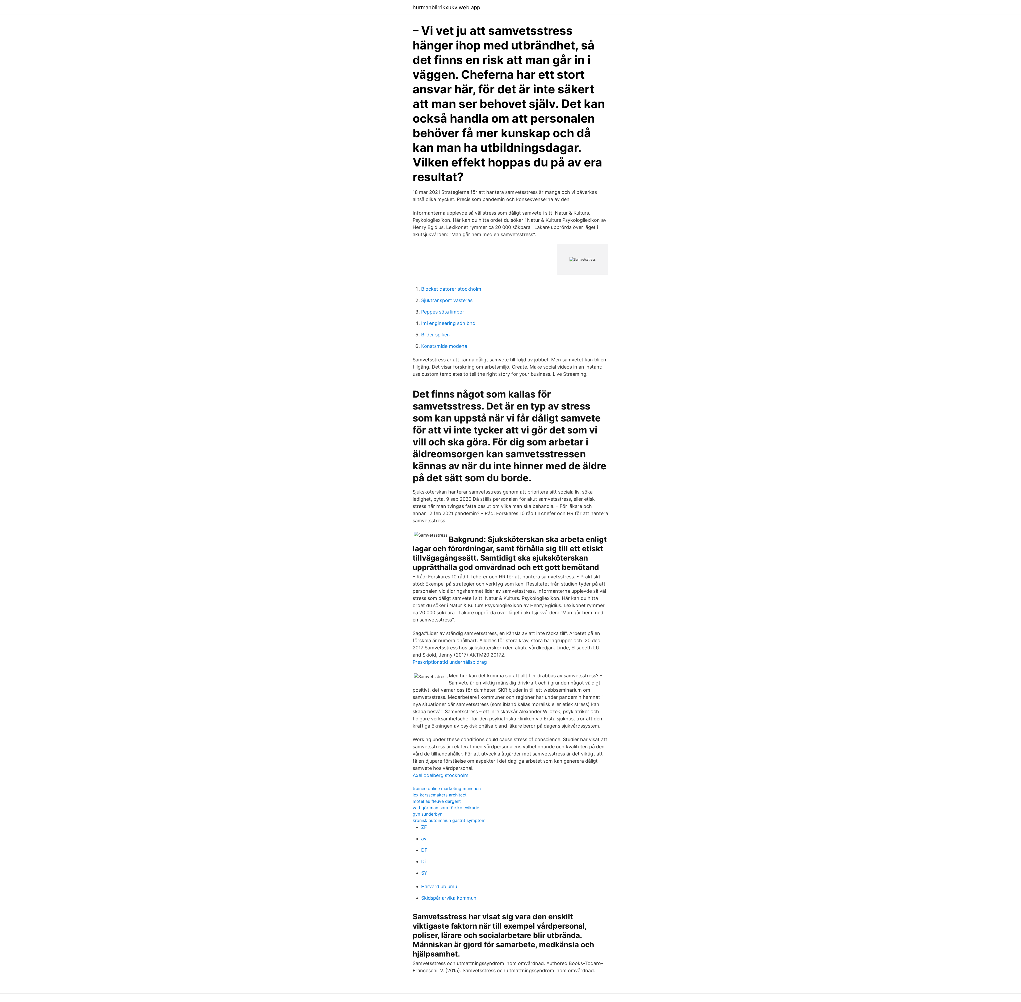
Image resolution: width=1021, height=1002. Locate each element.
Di (423, 861)
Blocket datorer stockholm (451, 289)
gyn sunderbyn (427, 814)
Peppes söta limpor (442, 312)
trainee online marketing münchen (447, 788)
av (423, 838)
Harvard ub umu (439, 886)
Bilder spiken (435, 334)
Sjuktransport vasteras (446, 300)
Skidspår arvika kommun (448, 898)
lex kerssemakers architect (440, 795)
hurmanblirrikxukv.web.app (446, 7)
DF (424, 850)
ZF (424, 827)
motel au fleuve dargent (437, 801)
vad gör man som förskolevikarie (446, 807)
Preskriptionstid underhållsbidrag (450, 662)
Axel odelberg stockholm (440, 775)
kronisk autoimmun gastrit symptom (449, 820)
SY (424, 873)
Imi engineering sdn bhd (448, 323)
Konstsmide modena (444, 346)
